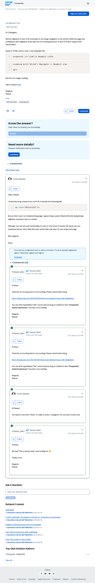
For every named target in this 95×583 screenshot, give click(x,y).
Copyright (32, 579)
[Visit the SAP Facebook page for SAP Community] (41, 574)
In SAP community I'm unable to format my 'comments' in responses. (33, 517)
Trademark (56, 579)
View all (9, 560)
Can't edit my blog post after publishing (21, 532)
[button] (66, 111)
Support (66, 579)
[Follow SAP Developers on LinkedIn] (54, 574)
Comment (83, 111)
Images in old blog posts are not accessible (23, 525)
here (19, 85)
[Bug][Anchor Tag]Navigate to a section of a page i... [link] (56, 9)
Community (19, 3)
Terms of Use (21, 579)
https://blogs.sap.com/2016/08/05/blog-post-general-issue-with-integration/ (43, 298)
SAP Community (11, 9)
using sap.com (24, 102)
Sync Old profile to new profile (18, 540)
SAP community (12, 102)
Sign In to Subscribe (78, 14)
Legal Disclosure (44, 579)
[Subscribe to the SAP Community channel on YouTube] (50, 574)
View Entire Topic (13, 170)
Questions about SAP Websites (27, 9)
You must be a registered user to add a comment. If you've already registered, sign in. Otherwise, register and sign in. (45, 251)
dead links (10, 510)
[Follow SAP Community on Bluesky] (45, 574)
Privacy (11, 579)
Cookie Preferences (78, 579)
